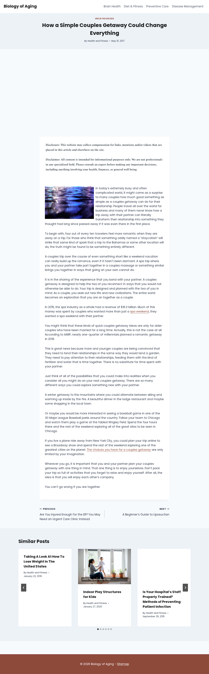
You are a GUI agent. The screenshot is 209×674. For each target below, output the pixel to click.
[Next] (185, 588)
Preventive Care (157, 6)
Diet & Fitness (133, 6)
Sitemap (123, 664)
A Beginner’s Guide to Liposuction (145, 512)
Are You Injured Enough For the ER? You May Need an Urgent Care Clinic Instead (70, 514)
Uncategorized (104, 18)
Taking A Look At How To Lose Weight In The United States (44, 561)
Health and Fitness (98, 41)
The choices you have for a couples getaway (119, 450)
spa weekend (139, 311)
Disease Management (187, 6)
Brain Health (112, 6)
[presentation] (104, 566)
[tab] (98, 629)
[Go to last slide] (23, 588)
